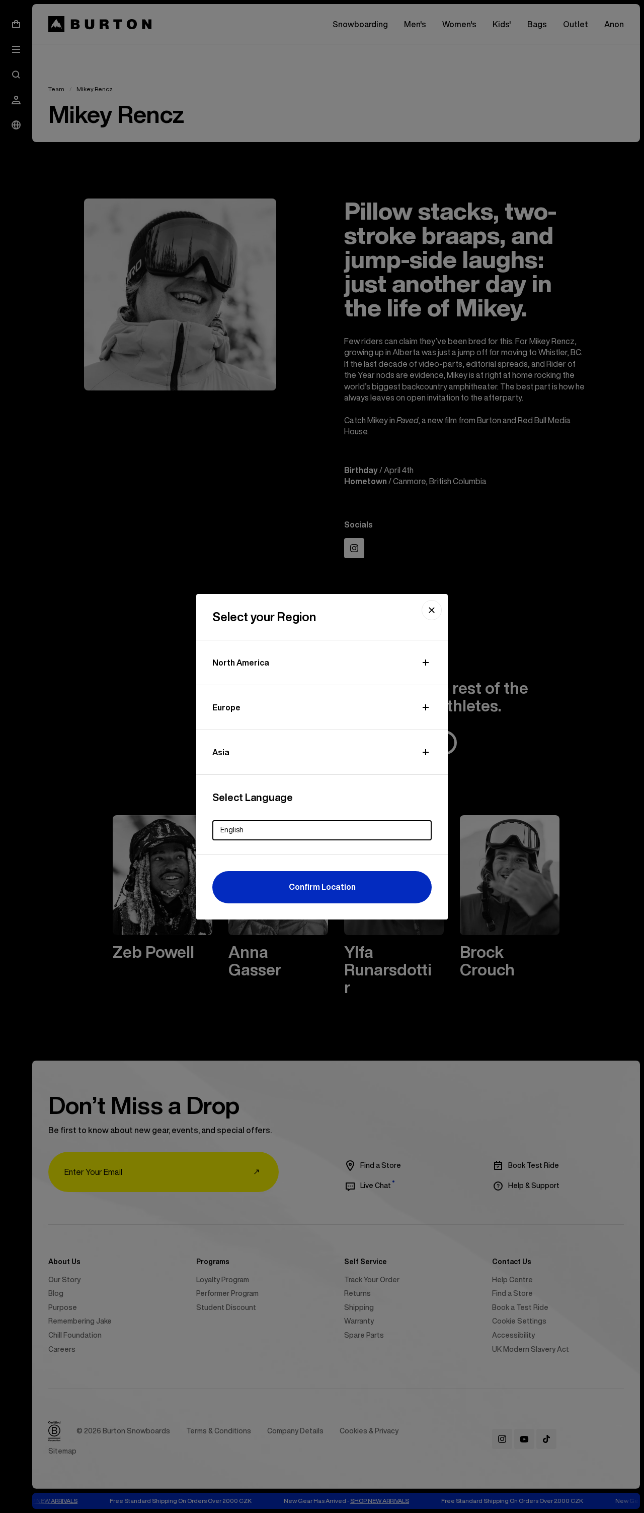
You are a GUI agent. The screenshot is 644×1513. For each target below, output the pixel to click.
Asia (220, 752)
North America (240, 663)
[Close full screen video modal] (432, 610)
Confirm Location (322, 887)
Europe (226, 707)
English (232, 829)
